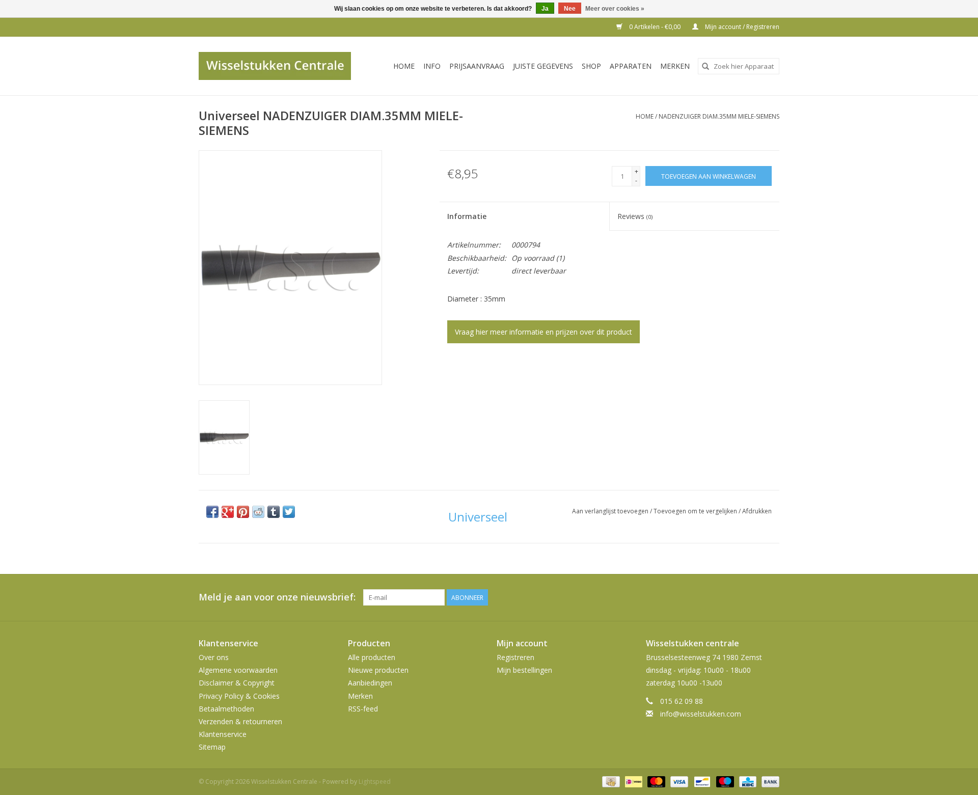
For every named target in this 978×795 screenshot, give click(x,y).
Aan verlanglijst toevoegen (611, 511)
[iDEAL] (632, 781)
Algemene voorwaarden (238, 670)
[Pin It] (243, 512)
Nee (570, 8)
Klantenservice (223, 734)
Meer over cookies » (614, 8)
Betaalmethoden (226, 709)
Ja (545, 8)
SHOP (591, 66)
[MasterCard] (655, 781)
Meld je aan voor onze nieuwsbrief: (277, 597)
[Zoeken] (705, 66)
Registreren (515, 657)
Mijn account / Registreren (741, 26)
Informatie (466, 216)
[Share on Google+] (228, 512)
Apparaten (630, 66)
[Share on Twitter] (289, 512)
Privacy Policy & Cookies (239, 696)
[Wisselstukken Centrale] (280, 66)
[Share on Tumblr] (273, 512)
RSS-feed (363, 709)
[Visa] (678, 781)
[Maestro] (724, 781)
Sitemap (212, 747)
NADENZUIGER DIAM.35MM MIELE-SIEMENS (719, 116)
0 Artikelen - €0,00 (655, 26)
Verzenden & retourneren (240, 721)
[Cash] (610, 781)
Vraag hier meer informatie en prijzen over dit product (543, 332)
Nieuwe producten (378, 670)
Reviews (635, 216)
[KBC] (747, 781)
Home (404, 66)
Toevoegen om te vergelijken (696, 511)
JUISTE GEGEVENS (543, 66)
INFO (432, 66)
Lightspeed (375, 781)
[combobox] (738, 66)
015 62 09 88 (681, 701)
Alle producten (371, 657)
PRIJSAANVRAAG (476, 66)
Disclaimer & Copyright (237, 683)
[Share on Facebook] (212, 512)
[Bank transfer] (768, 781)
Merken (675, 66)
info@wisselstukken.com (700, 714)
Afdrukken (757, 511)
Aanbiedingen (370, 683)
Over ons (214, 657)
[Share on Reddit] (258, 512)
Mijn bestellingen (524, 670)
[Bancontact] (701, 781)
